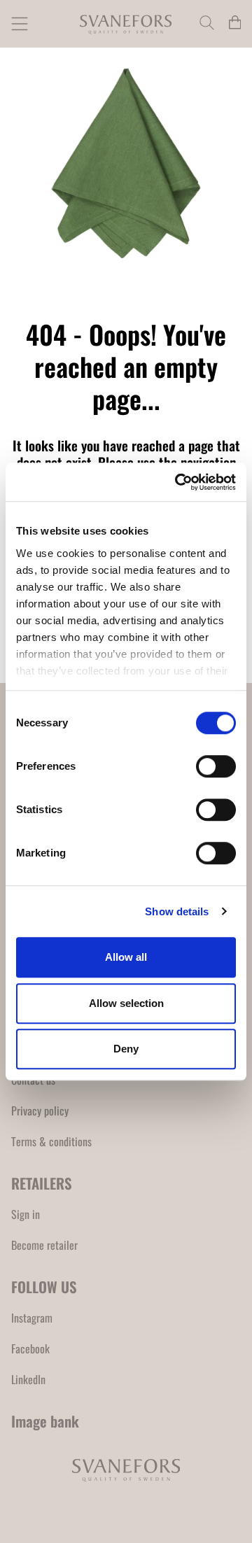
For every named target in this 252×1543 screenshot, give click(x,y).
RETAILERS (41, 1183)
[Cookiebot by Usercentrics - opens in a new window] (178, 482)
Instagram (31, 1317)
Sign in (25, 1214)
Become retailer (44, 1244)
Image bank (45, 1421)
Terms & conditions (51, 1141)
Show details (177, 911)
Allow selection (126, 1003)
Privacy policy (40, 1110)
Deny (126, 1049)
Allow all (126, 957)
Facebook (30, 1348)
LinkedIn (28, 1379)
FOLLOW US (44, 1286)
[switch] (216, 766)
